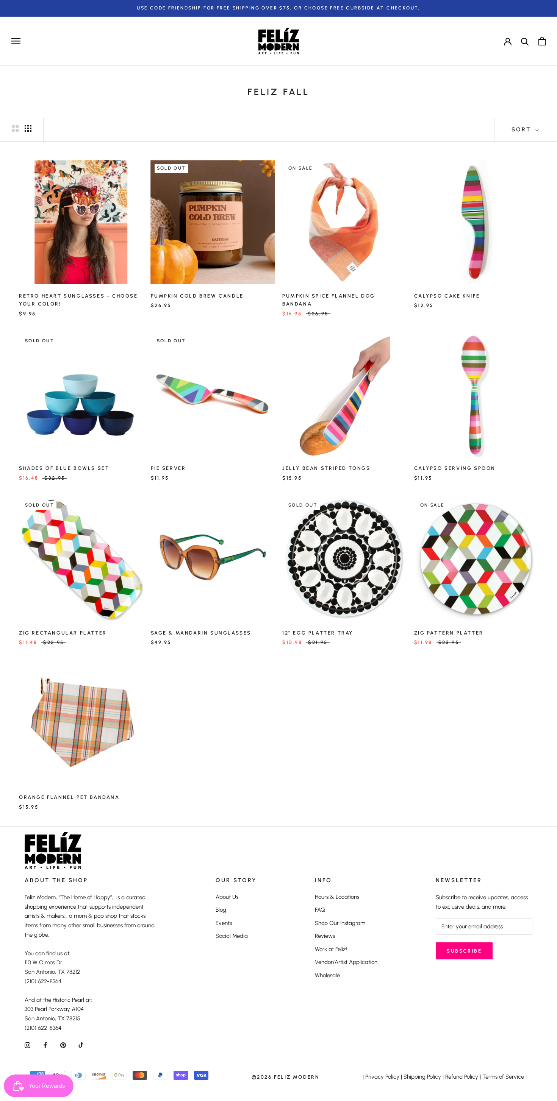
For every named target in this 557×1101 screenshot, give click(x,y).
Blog (221, 909)
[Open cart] (542, 41)
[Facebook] (45, 1045)
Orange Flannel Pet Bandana (69, 797)
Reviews (325, 936)
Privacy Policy (382, 1076)
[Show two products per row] (15, 128)
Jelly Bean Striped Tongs (326, 468)
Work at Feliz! (331, 949)
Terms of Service (503, 1076)
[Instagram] (27, 1045)
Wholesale (327, 975)
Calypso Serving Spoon (455, 468)
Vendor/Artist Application (346, 962)
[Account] (508, 41)
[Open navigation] (15, 41)
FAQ (320, 909)
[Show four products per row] (28, 128)
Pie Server (168, 468)
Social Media (232, 936)
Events (224, 923)
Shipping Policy (422, 1076)
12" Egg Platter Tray (317, 633)
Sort (523, 129)
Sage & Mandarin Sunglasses (201, 633)
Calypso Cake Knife (447, 296)
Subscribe (464, 951)
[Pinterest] (63, 1045)
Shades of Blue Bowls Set (64, 468)
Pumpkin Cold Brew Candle (197, 296)
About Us (227, 897)
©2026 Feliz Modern (286, 1077)
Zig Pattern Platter (448, 633)
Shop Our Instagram (340, 923)
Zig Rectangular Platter (63, 633)
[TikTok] (81, 1045)
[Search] (525, 41)
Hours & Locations (337, 897)
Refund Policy (461, 1076)
